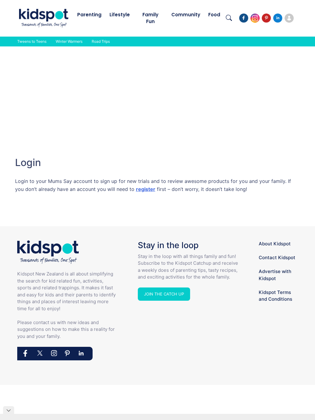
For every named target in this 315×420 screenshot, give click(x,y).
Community (185, 14)
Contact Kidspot (277, 257)
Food (214, 14)
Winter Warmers (69, 41)
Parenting (89, 14)
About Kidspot (275, 244)
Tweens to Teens (31, 41)
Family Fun (150, 18)
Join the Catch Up (164, 293)
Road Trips (101, 41)
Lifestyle (120, 14)
